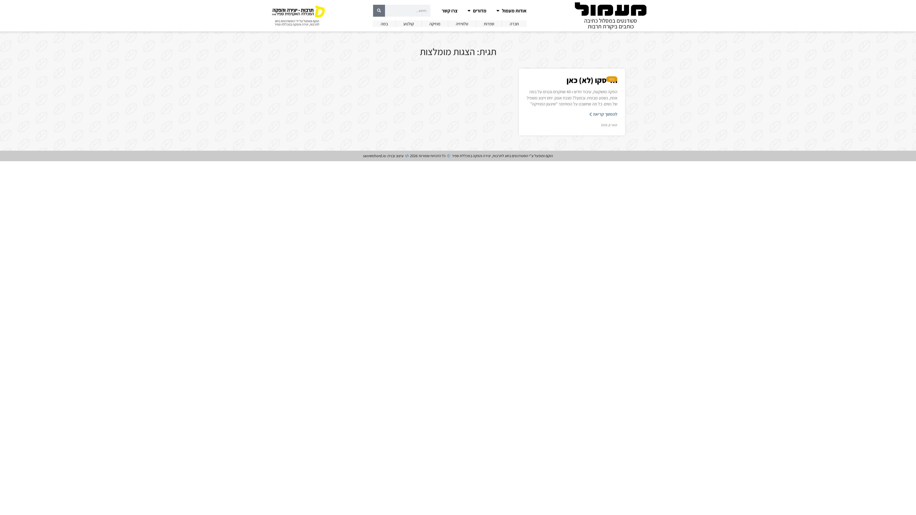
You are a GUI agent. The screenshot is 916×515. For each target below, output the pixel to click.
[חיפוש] (379, 11)
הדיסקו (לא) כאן (592, 80)
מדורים (479, 11)
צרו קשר (450, 11)
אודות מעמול (514, 11)
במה (611, 79)
